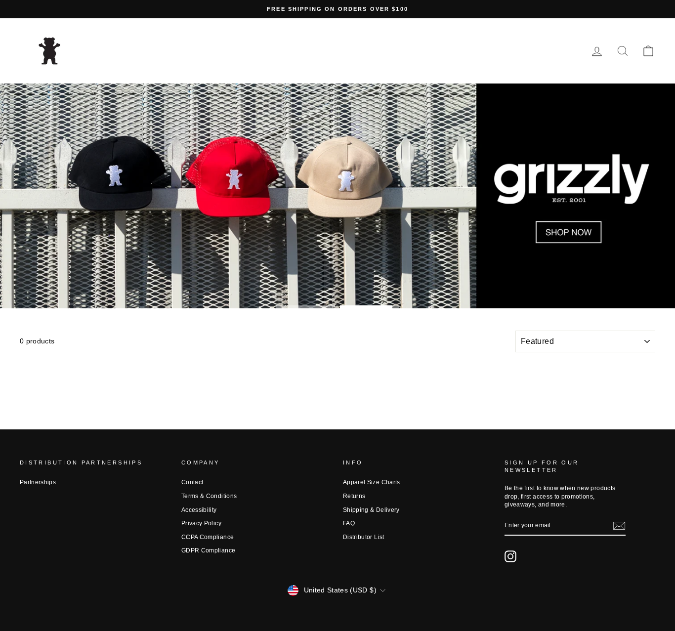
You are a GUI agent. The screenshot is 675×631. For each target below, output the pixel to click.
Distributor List (363, 537)
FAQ (349, 523)
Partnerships (38, 482)
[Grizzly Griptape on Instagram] (510, 556)
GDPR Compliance (208, 550)
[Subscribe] (619, 526)
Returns (354, 496)
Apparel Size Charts (371, 482)
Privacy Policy (201, 523)
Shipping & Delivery (371, 509)
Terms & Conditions (209, 496)
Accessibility (199, 509)
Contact (192, 482)
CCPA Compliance (207, 537)
